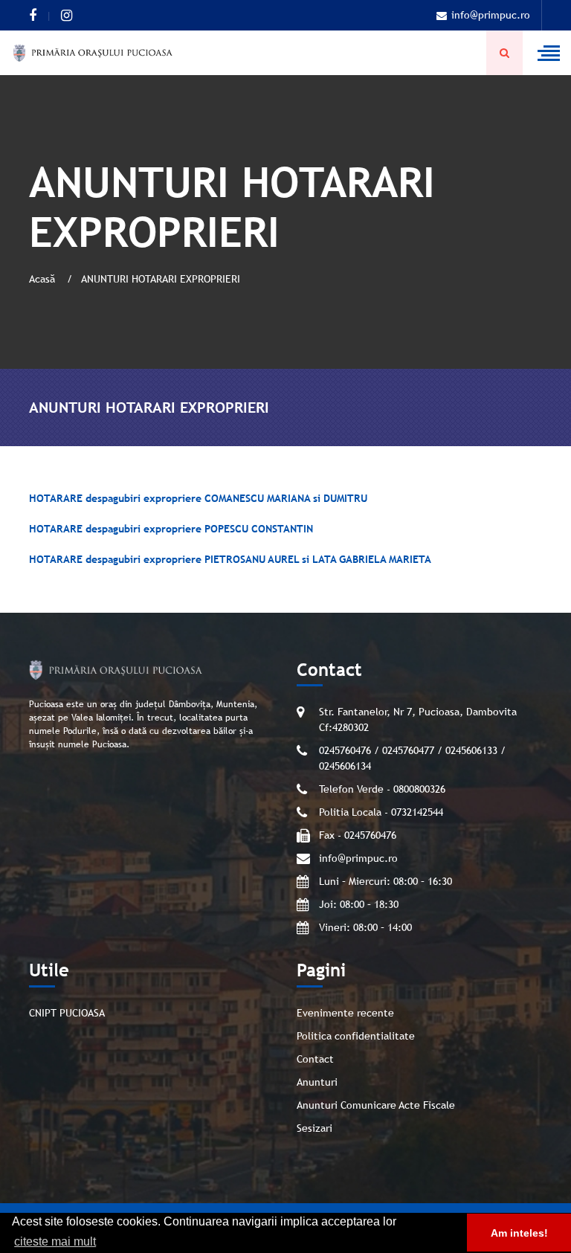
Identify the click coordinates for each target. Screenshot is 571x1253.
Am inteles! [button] (519, 1233)
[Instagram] (66, 15)
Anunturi (317, 1082)
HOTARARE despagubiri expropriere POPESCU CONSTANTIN (171, 529)
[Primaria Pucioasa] (93, 53)
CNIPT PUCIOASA (67, 1013)
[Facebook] (32, 15)
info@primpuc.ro (490, 15)
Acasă (43, 279)
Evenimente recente (345, 1013)
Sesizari (314, 1128)
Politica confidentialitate (356, 1036)
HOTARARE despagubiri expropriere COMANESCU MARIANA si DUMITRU (198, 498)
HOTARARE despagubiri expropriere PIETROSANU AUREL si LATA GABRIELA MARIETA (230, 559)
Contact (315, 1059)
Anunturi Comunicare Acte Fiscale (376, 1105)
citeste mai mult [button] (55, 1241)
